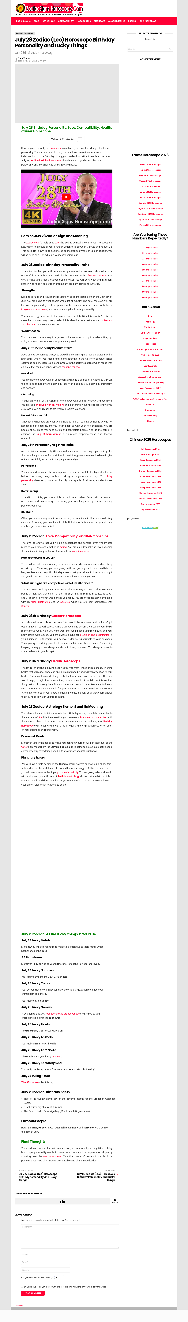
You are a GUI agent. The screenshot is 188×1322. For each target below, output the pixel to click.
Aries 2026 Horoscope (150, 164)
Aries (33, 601)
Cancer (25, 606)
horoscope (56, 148)
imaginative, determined (34, 309)
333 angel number (150, 259)
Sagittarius (44, 601)
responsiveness (71, 367)
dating (63, 547)
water (24, 746)
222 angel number (150, 253)
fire (40, 717)
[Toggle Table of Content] (78, 139)
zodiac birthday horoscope (46, 160)
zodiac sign (32, 242)
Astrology (49, 21)
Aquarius (65, 601)
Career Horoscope (66, 616)
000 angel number (150, 297)
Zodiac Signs (23, 21)
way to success (52, 1156)
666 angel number (150, 275)
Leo (57, 242)
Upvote (62, 1201)
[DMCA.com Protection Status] (150, 528)
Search (170, 50)
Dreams (132, 21)
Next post (19, 1306)
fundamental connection (93, 717)
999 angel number (150, 292)
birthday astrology (68, 776)
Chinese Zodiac (148, 21)
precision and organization (95, 634)
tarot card (57, 1056)
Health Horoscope (65, 661)
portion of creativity (67, 772)
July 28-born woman (49, 434)
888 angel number (150, 286)
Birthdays (99, 21)
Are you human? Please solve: (36, 1277)
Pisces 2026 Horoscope (150, 225)
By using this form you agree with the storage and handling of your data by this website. (67, 1287)
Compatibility (66, 21)
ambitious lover (80, 551)
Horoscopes (84, 21)
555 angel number (150, 270)
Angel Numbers (116, 21)
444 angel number (150, 264)
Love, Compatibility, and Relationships (77, 536)
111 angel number (150, 248)
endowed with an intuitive (50, 404)
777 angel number (150, 281)
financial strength (97, 275)
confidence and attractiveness (63, 1013)
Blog (36, 21)
